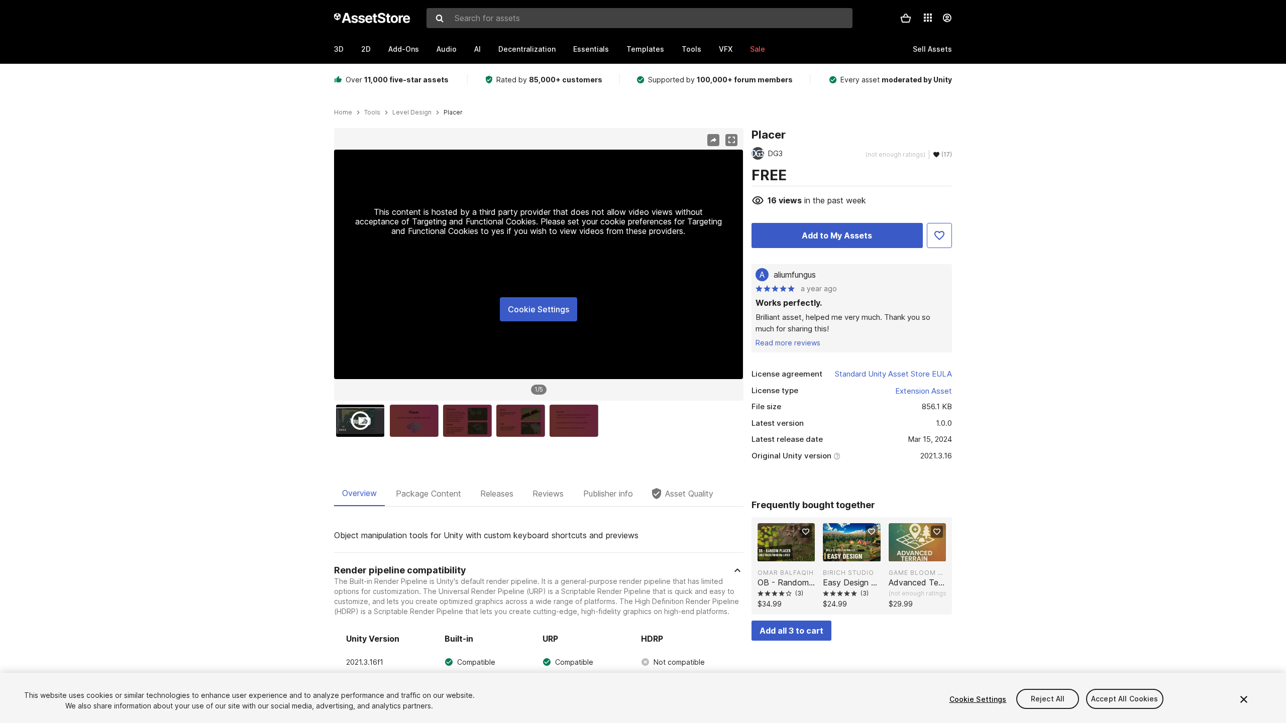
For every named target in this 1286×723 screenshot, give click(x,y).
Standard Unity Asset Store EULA (893, 374)
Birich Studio (848, 572)
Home (343, 112)
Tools (691, 49)
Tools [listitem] (372, 112)
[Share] (713, 140)
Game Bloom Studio (917, 572)
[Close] (1244, 699)
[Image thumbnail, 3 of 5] (469, 421)
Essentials (591, 49)
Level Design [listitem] (412, 112)
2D (366, 49)
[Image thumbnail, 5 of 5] (576, 421)
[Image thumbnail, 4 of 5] (523, 421)
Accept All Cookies (1124, 699)
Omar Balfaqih (786, 572)
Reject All (1047, 699)
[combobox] (639, 18)
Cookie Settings (538, 309)
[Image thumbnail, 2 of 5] (416, 421)
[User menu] (947, 18)
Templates (645, 49)
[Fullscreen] (731, 140)
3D (339, 49)
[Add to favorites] (806, 532)
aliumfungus (795, 275)
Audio (447, 49)
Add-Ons (403, 49)
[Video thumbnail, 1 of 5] (363, 421)
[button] (906, 18)
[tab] (359, 493)
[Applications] (928, 18)
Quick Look (791, 552)
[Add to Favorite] (939, 235)
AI (477, 49)
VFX (725, 49)
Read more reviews (788, 342)
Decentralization (527, 49)
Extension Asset (923, 391)
